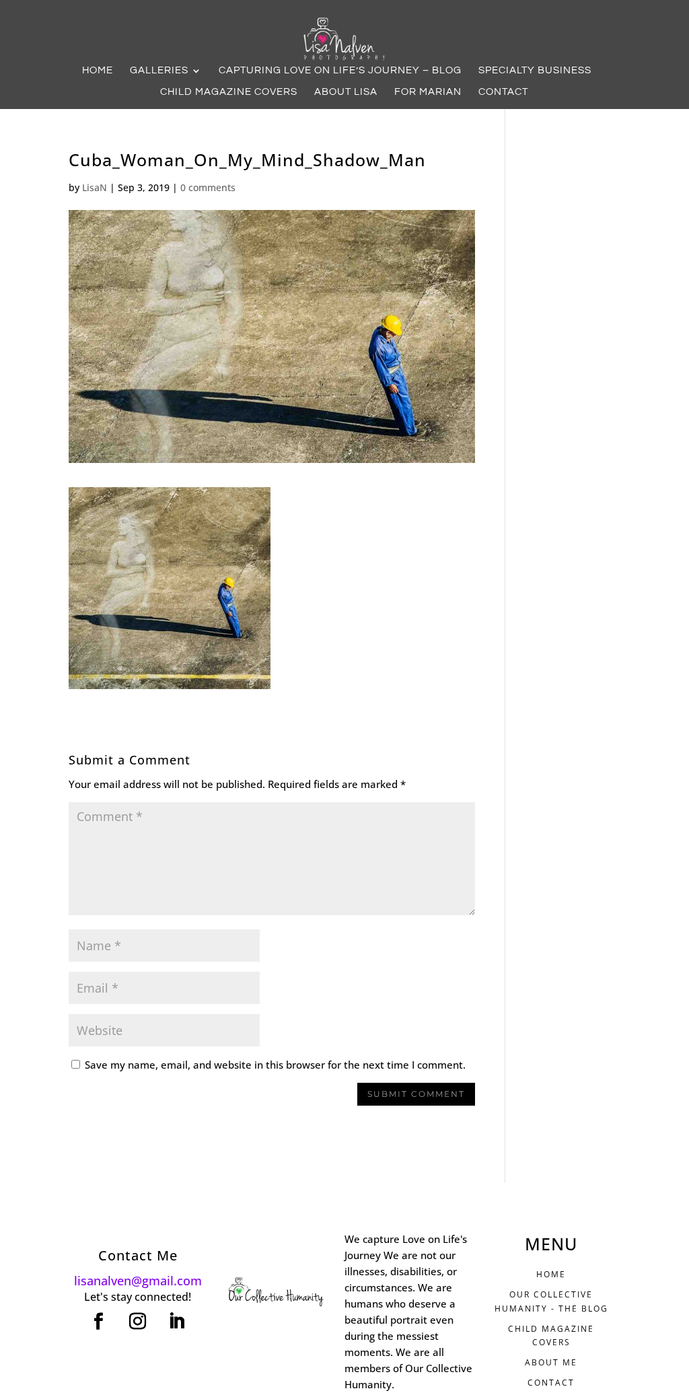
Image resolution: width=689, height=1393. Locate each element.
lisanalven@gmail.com (138, 1281)
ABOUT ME (551, 1362)
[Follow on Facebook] (99, 1321)
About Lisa (345, 92)
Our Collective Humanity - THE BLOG (551, 1301)
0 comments (207, 187)
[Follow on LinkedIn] (177, 1321)
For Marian (428, 92)
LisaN (94, 187)
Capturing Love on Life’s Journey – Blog (340, 70)
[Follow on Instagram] (138, 1321)
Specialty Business (534, 70)
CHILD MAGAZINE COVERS (551, 1335)
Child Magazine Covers (228, 92)
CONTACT (551, 1382)
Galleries (159, 70)
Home (97, 70)
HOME (551, 1274)
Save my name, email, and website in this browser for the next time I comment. (275, 1064)
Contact (503, 92)
